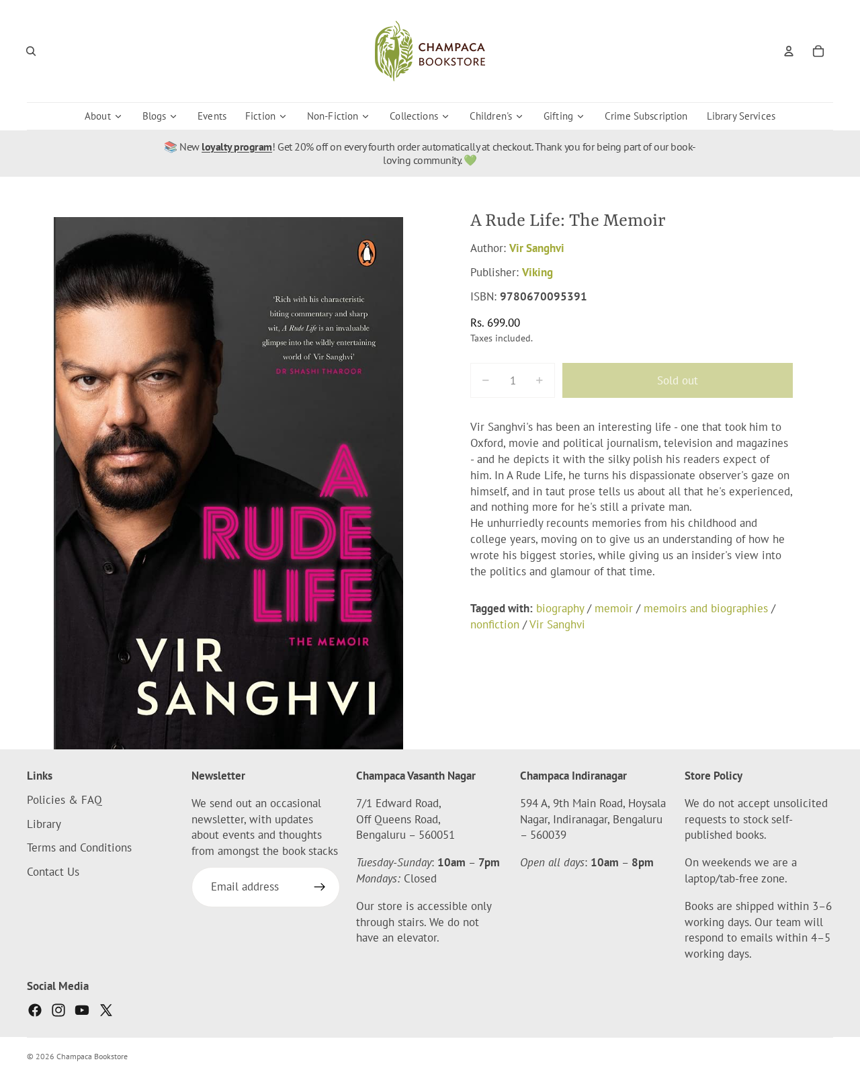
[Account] (789, 51)
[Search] (31, 51)
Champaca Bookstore (92, 1056)
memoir (614, 608)
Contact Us (53, 872)
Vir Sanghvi (536, 248)
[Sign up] (320, 888)
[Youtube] (82, 1010)
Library (44, 824)
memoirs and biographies (706, 608)
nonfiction (494, 624)
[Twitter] (106, 1010)
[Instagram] (58, 1010)
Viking (537, 272)
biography (560, 608)
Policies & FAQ (64, 799)
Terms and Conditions (79, 848)
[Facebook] (35, 1010)
